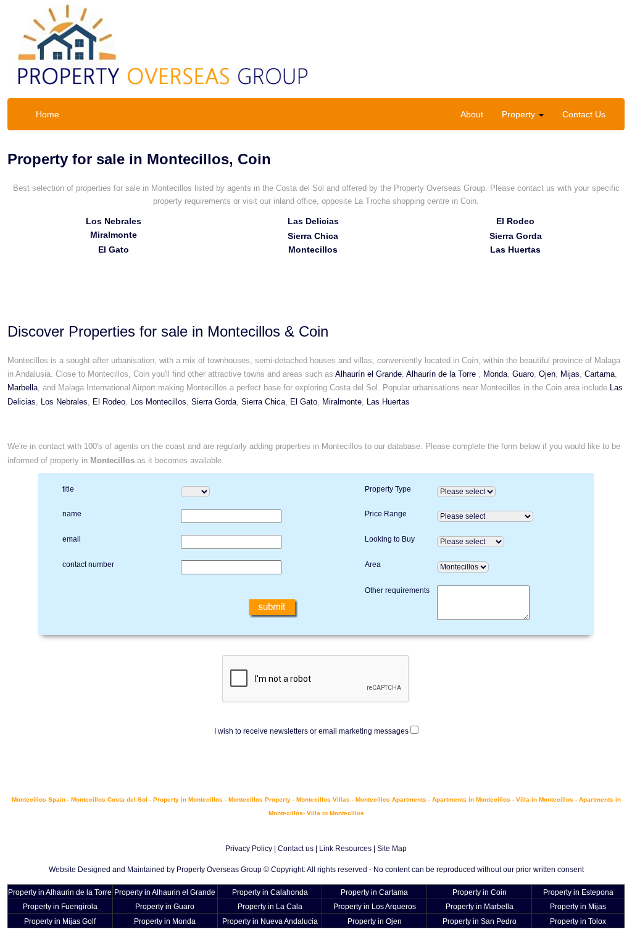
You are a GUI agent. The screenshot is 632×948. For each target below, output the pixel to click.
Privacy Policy (248, 848)
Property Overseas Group (219, 869)
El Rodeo (515, 221)
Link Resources (345, 848)
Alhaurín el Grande (368, 374)
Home (47, 114)
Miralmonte (113, 235)
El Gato (113, 249)
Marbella (22, 387)
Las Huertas (515, 249)
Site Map (392, 848)
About (471, 114)
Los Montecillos (158, 401)
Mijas (570, 374)
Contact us (296, 848)
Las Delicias (313, 221)
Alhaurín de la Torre (442, 374)
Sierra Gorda (515, 236)
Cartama (599, 374)
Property (520, 114)
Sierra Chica (313, 236)
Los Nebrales (113, 221)
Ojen (547, 374)
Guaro (523, 374)
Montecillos (313, 249)
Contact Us (583, 114)
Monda (495, 374)
